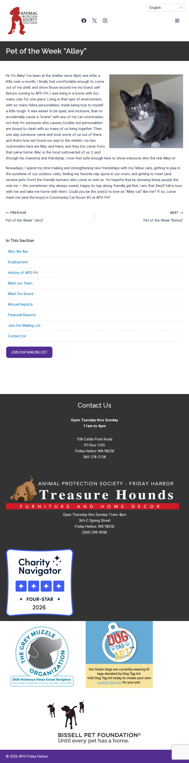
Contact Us (17, 336)
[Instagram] (105, 20)
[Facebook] (84, 20)
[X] (94, 20)
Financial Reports (22, 315)
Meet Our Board (20, 294)
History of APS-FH (23, 272)
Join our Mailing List (29, 352)
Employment (18, 262)
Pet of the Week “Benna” (163, 217)
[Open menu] (177, 20)
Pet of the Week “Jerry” (25, 217)
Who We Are (18, 251)
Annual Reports (20, 304)
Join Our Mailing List (24, 325)
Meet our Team (20, 283)
